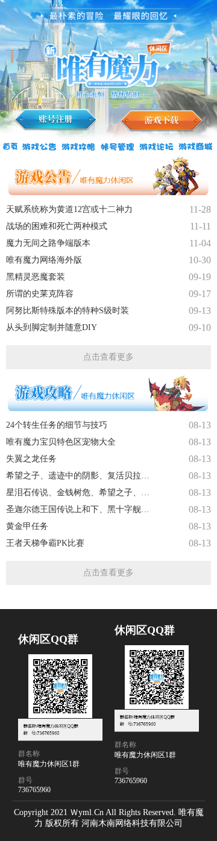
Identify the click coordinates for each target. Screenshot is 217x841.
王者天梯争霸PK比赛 (45, 543)
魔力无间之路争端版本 (48, 243)
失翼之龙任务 (31, 458)
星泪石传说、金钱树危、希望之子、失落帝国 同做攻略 (81, 492)
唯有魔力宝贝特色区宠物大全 (61, 441)
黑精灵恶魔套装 (35, 276)
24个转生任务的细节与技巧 (56, 425)
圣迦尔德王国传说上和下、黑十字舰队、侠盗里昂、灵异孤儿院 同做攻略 (81, 509)
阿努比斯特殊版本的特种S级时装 (67, 310)
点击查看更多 (108, 356)
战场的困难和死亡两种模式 (56, 226)
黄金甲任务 (27, 526)
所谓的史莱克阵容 (40, 293)
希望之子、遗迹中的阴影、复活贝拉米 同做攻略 (81, 475)
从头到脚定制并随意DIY (51, 327)
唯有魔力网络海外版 (44, 259)
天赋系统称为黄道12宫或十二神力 (69, 209)
